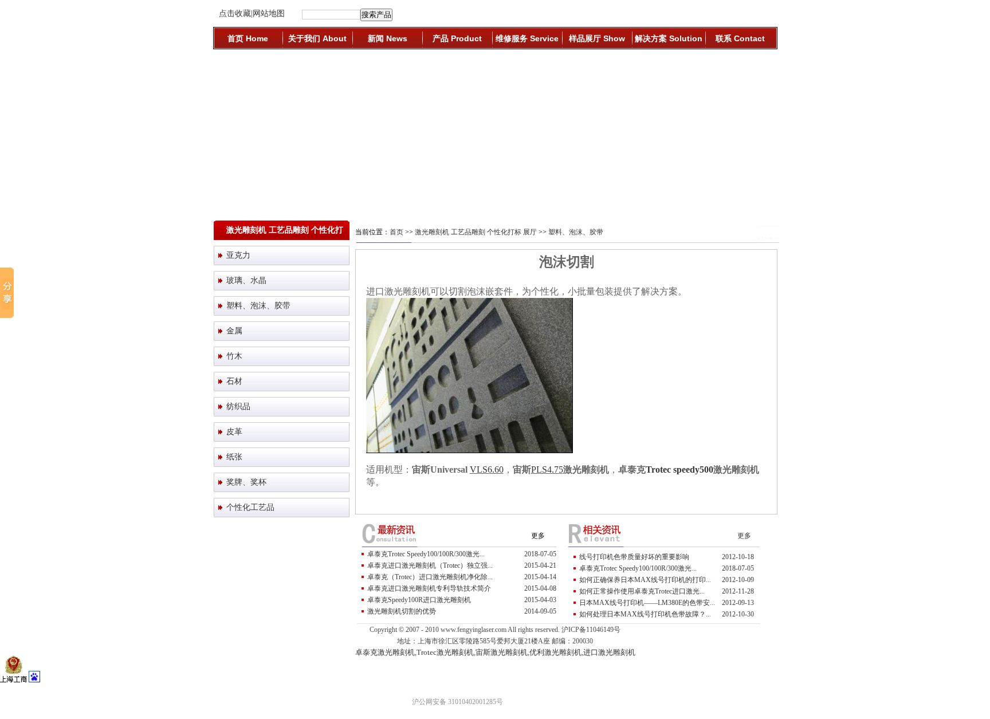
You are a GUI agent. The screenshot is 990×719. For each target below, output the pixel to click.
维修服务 (527, 38)
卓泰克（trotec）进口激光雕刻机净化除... (430, 577)
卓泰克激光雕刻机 (385, 652)
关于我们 (317, 38)
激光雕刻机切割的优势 (401, 611)
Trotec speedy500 (679, 469)
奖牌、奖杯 (246, 482)
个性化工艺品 (250, 507)
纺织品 (238, 406)
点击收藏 (235, 13)
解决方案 (668, 38)
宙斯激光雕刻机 (502, 652)
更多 (538, 536)
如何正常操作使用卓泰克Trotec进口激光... (642, 591)
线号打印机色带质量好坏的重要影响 (634, 557)
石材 (234, 381)
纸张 (234, 457)
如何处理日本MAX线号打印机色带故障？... (645, 614)
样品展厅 (597, 38)
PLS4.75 (547, 469)
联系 (740, 38)
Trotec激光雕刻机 (445, 652)
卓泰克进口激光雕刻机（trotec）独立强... (430, 565)
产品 (457, 38)
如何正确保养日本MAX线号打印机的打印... (645, 580)
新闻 (387, 38)
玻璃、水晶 (246, 280)
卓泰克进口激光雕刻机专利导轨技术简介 (429, 588)
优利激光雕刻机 (555, 652)
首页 (247, 38)
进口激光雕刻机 (609, 652)
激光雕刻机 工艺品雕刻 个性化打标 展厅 (476, 232)
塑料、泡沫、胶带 (258, 305)
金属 (234, 331)
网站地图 (269, 13)
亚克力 (238, 255)
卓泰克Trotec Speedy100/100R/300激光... (426, 554)
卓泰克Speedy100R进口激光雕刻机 (419, 600)
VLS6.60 (487, 469)
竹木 (234, 356)
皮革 (234, 431)
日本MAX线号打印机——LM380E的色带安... (647, 603)
